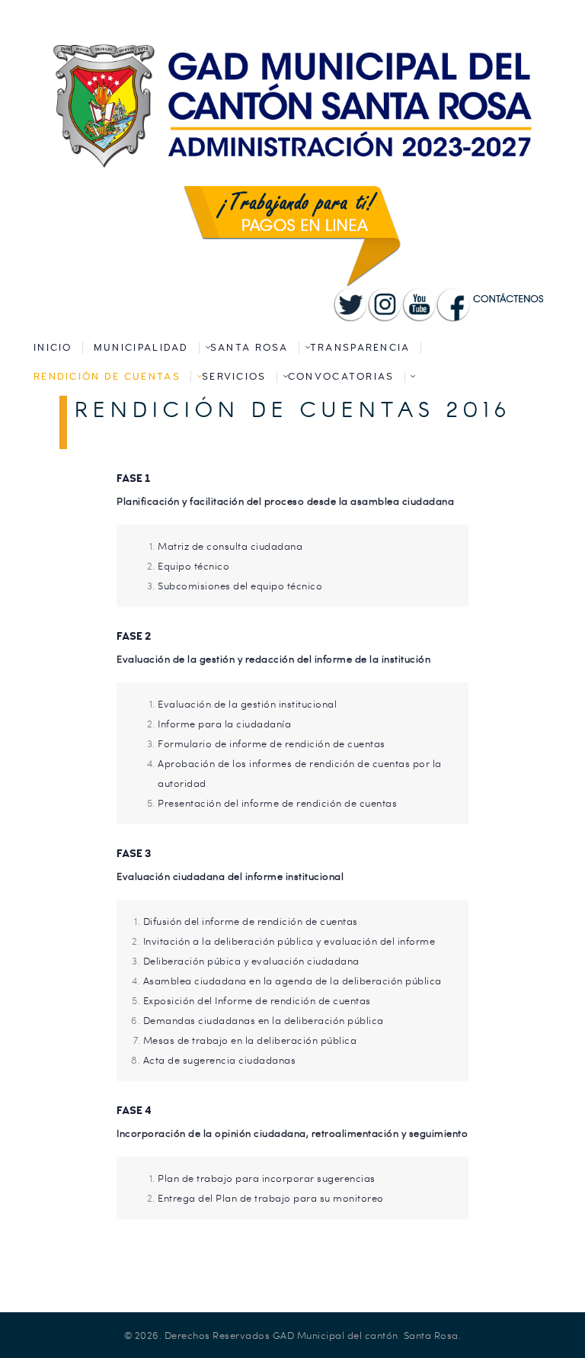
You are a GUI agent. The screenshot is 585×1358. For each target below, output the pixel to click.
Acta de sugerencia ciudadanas (219, 1060)
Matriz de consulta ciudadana (230, 546)
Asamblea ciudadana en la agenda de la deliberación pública (292, 980)
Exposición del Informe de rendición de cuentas (257, 1000)
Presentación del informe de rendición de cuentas (279, 803)
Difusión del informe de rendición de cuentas (250, 921)
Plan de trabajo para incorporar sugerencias (267, 1178)
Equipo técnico (193, 566)
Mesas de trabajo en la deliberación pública (250, 1040)
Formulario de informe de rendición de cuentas (271, 743)
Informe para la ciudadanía (224, 723)
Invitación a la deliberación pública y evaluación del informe (289, 941)
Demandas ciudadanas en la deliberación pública (263, 1020)
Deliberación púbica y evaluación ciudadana (251, 961)
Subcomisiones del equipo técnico (240, 585)
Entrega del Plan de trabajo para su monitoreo (271, 1198)
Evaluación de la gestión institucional (247, 704)
